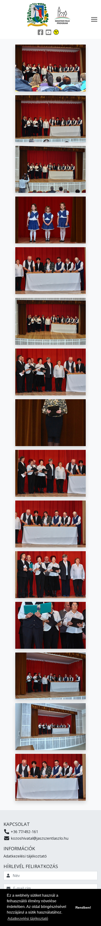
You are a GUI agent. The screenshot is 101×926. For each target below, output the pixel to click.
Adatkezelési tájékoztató (25, 856)
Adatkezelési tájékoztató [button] (28, 919)
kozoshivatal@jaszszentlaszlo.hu (39, 838)
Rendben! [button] (83, 907)
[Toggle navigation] (94, 19)
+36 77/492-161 (24, 831)
